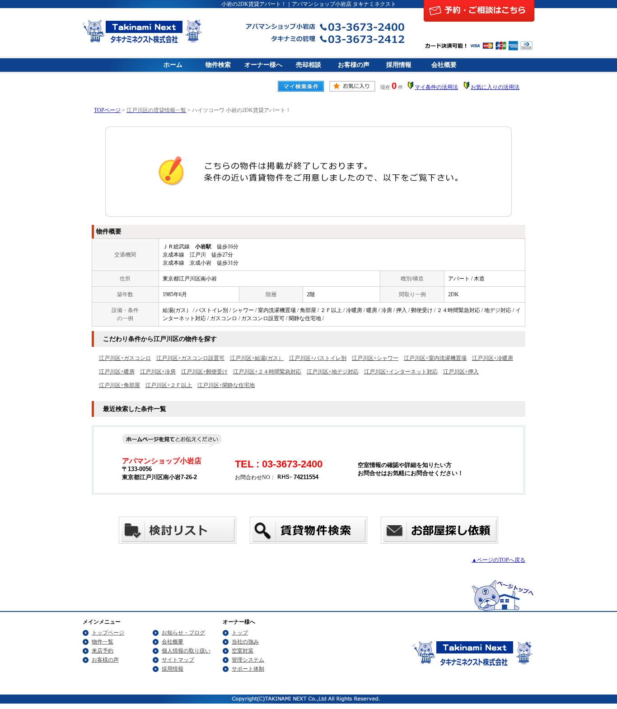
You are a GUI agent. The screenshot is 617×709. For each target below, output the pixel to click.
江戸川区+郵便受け (204, 371)
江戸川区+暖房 (117, 371)
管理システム (248, 660)
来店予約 (102, 651)
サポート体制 (248, 669)
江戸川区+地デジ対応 (333, 371)
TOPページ (107, 110)
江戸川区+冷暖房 (492, 358)
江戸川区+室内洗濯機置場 (435, 358)
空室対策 (242, 651)
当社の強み (245, 642)
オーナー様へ (263, 64)
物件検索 (218, 64)
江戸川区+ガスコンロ (125, 358)
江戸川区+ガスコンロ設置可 (190, 358)
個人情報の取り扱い (186, 651)
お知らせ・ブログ (183, 633)
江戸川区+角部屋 (119, 385)
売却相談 (308, 64)
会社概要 (444, 64)
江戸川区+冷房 (158, 371)
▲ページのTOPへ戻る (498, 560)
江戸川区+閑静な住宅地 (226, 385)
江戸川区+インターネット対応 (401, 371)
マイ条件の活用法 (436, 87)
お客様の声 (353, 64)
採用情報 (398, 64)
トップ (240, 633)
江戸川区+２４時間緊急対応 (267, 371)
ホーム (173, 64)
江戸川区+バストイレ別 (317, 358)
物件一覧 (102, 642)
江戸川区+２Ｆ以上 (168, 385)
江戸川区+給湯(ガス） (257, 358)
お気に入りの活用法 (495, 87)
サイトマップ (178, 660)
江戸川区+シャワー (375, 358)
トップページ (108, 633)
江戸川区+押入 (461, 371)
